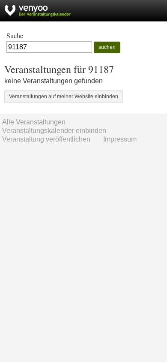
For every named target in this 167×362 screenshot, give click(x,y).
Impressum (120, 139)
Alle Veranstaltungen (34, 122)
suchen (107, 47)
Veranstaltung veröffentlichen (46, 139)
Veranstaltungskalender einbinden (54, 130)
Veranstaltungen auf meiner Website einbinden (63, 97)
